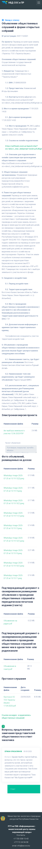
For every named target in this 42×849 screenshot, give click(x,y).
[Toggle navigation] (38, 2)
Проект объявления (12, 443)
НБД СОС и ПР (16, 2)
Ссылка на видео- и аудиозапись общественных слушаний (16, 716)
